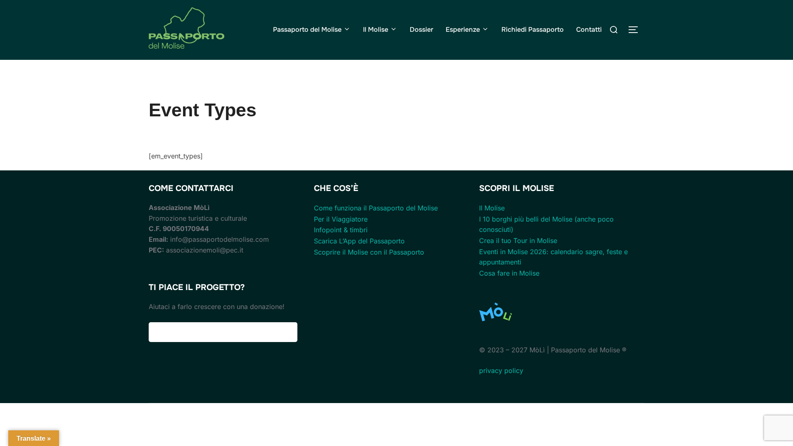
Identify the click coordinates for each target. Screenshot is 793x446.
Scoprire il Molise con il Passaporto (369, 252)
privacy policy (501, 370)
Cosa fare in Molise (509, 273)
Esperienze (463, 29)
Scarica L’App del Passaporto (359, 241)
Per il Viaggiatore (341, 219)
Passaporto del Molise (307, 29)
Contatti (589, 29)
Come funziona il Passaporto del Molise (376, 208)
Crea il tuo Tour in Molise (518, 240)
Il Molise (375, 29)
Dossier (421, 29)
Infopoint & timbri (341, 230)
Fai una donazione (223, 332)
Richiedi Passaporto (532, 29)
